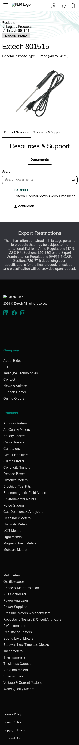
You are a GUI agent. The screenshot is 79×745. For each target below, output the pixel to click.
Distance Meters (15, 480)
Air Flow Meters (15, 423)
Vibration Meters (15, 670)
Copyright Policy (14, 730)
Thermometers (14, 657)
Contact (9, 379)
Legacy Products (19, 27)
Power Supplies (15, 607)
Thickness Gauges (17, 663)
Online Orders (13, 398)
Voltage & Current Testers (22, 682)
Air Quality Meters (16, 429)
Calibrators (11, 448)
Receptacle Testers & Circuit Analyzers (32, 619)
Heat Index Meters (17, 518)
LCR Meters (12, 530)
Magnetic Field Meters (19, 543)
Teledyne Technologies (20, 373)
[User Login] (51, 6)
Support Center (14, 392)
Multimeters (12, 575)
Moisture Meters (15, 549)
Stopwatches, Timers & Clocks (26, 645)
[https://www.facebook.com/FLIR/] (14, 313)
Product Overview (16, 132)
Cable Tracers (13, 442)
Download (25, 206)
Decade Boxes (14, 474)
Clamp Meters (13, 461)
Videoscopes (13, 676)
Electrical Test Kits (17, 486)
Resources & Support (47, 132)
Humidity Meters (15, 524)
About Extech (13, 360)
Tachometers (13, 651)
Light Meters (12, 537)
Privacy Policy (12, 714)
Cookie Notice (12, 722)
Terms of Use (12, 738)
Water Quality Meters (18, 689)
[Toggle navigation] (5, 5)
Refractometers (14, 626)
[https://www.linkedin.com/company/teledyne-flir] (5, 313)
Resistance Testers (17, 632)
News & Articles (15, 386)
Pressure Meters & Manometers (26, 613)
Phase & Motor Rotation (21, 588)
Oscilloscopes (13, 581)
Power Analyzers (16, 600)
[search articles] (74, 180)
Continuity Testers (16, 467)
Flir (5, 367)
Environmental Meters (19, 499)
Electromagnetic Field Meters (25, 493)
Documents (39, 160)
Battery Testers (14, 436)
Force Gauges (14, 505)
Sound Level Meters (18, 638)
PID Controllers (14, 594)
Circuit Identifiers (15, 455)
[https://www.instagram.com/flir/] (22, 313)
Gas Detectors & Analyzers (23, 512)
